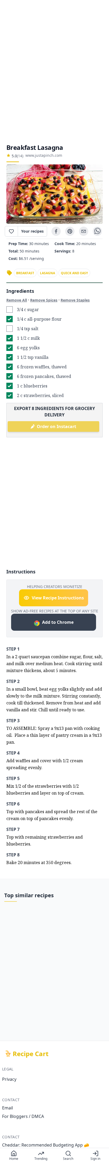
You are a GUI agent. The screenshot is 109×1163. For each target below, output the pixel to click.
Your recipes (32, 231)
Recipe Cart (30, 1053)
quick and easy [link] (74, 273)
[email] (83, 231)
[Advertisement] (54, 71)
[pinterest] (70, 231)
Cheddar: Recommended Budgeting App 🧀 (45, 1145)
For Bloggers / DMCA (23, 1116)
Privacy (9, 1079)
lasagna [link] (47, 273)
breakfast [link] (25, 273)
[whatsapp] (97, 231)
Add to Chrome (58, 622)
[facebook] (56, 231)
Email (7, 1108)
